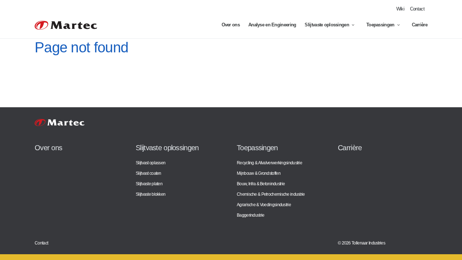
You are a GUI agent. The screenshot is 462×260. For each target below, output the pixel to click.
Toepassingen (380, 24)
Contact (417, 9)
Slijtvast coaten (148, 173)
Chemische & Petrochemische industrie (271, 194)
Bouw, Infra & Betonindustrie (261, 183)
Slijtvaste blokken (150, 194)
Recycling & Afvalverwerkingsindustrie (269, 162)
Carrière (419, 24)
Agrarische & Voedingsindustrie (264, 204)
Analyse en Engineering (272, 24)
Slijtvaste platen (149, 183)
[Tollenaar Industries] (66, 25)
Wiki (400, 9)
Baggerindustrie (251, 215)
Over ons (231, 24)
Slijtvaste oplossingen (327, 24)
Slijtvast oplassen (150, 162)
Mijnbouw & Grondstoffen (258, 173)
